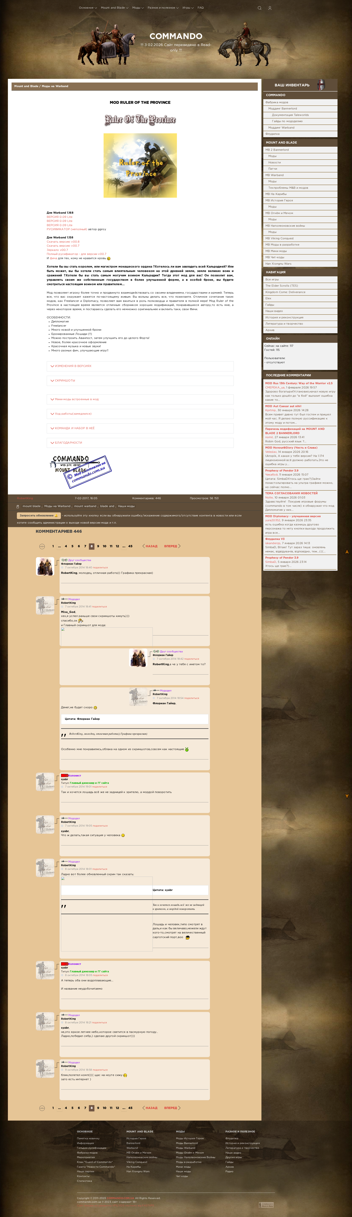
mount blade (31, 506)
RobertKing (25, 498)
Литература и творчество (284, 324)
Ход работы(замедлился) (73, 414)
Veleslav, (271, 452)
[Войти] (270, 8)
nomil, (269, 437)
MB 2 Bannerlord (277, 150)
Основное (86, 8)
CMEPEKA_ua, (275, 387)
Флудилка (272, 134)
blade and (107, 506)
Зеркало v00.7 (57, 250)
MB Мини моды (276, 251)
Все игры (272, 279)
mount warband (85, 506)
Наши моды (126, 506)
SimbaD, (271, 562)
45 (130, 546)
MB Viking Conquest (279, 238)
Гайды (269, 305)
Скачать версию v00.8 (63, 242)
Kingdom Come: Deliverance (285, 292)
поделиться (100, 568)
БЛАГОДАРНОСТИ (68, 443)
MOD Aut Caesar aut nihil (283, 406)
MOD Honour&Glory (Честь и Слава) (291, 448)
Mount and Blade (113, 8)
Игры (186, 8)
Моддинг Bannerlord (282, 108)
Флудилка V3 (275, 539)
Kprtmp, (271, 410)
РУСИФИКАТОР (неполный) (67, 229)
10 (104, 546)
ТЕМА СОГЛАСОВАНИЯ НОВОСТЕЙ (291, 493)
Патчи (272, 169)
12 (117, 546)
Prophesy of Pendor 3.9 (282, 470)
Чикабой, (271, 475)
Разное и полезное (161, 8)
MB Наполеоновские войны (285, 226)
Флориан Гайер (71, 564)
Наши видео (274, 311)
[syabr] (45, 774)
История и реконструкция (284, 317)
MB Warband (274, 175)
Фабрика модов (276, 102)
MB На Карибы (276, 194)
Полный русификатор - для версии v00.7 (76, 254)
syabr (64, 779)
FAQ (201, 8)
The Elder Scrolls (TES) (281, 286)
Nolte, (269, 497)
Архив (270, 330)
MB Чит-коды (274, 257)
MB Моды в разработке (282, 245)
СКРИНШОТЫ (65, 380)
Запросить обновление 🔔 (39, 515)
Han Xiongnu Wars (278, 264)
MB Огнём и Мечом (279, 213)
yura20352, (273, 520)
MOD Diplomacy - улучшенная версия (293, 516)
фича (53, 258)
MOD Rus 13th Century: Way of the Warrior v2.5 (299, 383)
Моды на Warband (55, 86)
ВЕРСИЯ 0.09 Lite (60, 217)
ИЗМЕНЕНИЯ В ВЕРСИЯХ (73, 366)
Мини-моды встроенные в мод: (77, 399)
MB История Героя (279, 200)
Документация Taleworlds (290, 115)
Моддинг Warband (281, 128)
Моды (136, 8)
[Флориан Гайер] (45, 559)
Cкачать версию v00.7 (63, 246)
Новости (274, 162)
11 (111, 546)
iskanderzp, (273, 543)
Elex (268, 298)
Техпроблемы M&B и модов (288, 188)
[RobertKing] (45, 598)
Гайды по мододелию (287, 121)
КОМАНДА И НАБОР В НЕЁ (75, 428)
